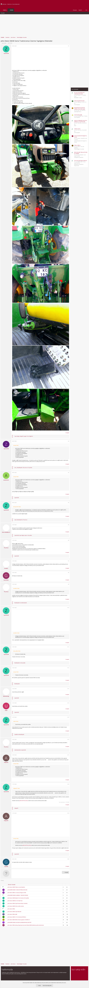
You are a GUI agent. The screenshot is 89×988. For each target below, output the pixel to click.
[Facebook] (72, 973)
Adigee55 (6, 762)
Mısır (75, 125)
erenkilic (6, 568)
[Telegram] (82, 973)
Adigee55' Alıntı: (16, 788)
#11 (68, 647)
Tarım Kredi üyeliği (78, 114)
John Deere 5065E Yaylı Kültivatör (14, 911)
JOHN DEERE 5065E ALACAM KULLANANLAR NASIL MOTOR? (19, 922)
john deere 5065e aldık (12, 914)
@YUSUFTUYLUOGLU (24, 800)
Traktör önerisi (77, 128)
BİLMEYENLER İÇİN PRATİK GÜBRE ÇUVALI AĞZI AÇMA (79, 108)
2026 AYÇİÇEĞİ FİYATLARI (79, 100)
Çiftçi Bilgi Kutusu (77, 111)
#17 (68, 755)
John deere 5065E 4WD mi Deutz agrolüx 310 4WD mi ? (19, 919)
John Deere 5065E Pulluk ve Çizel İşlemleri (16, 887)
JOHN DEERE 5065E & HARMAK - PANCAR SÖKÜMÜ (18, 895)
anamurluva (6, 480)
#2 (68, 441)
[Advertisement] (44, 25)
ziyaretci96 (4, 43)
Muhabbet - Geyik (78, 97)
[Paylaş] (67, 46)
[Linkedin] (77, 973)
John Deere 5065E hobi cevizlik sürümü (16, 906)
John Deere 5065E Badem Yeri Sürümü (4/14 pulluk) (18, 898)
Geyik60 (6, 866)
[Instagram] (75, 973)
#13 (68, 688)
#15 (68, 717)
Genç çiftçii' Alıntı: (16, 651)
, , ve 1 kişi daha (23, 467)
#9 (68, 584)
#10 (68, 607)
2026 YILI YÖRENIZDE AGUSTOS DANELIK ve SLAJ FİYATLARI (80, 121)
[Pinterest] (80, 973)
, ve (20, 519)
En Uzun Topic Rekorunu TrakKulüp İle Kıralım (79, 93)
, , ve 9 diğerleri (23, 436)
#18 (68, 784)
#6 (68, 540)
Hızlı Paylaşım (77, 104)
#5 (68, 524)
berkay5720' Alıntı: (17, 506)
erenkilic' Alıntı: (16, 588)
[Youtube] (72, 976)
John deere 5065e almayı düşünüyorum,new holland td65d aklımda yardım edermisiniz (26, 925)
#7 (68, 561)
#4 (68, 502)
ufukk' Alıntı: (15, 721)
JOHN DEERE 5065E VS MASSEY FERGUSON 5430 (17, 889)
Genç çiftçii (6, 580)
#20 (68, 859)
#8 (68, 572)
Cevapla (67, 432)
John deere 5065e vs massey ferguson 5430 (17, 892)
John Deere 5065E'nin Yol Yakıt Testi (15, 900)
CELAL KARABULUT (6, 532)
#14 (68, 703)
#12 (68, 667)
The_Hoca (6, 547)
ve (20, 602)
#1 (68, 46)
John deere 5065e (11, 908)
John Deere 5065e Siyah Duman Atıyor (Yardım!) (17, 903)
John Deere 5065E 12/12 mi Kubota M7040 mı (17, 917)
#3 (68, 472)
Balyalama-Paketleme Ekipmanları (78, 165)
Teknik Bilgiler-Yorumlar (79, 149)
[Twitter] (84, 973)
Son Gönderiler (75, 89)
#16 (68, 739)
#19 (68, 813)
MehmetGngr (6, 696)
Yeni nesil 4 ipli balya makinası (80, 160)
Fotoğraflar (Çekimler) (78, 157)
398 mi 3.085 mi (77, 145)
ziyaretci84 (6, 448)
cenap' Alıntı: (16, 445)
